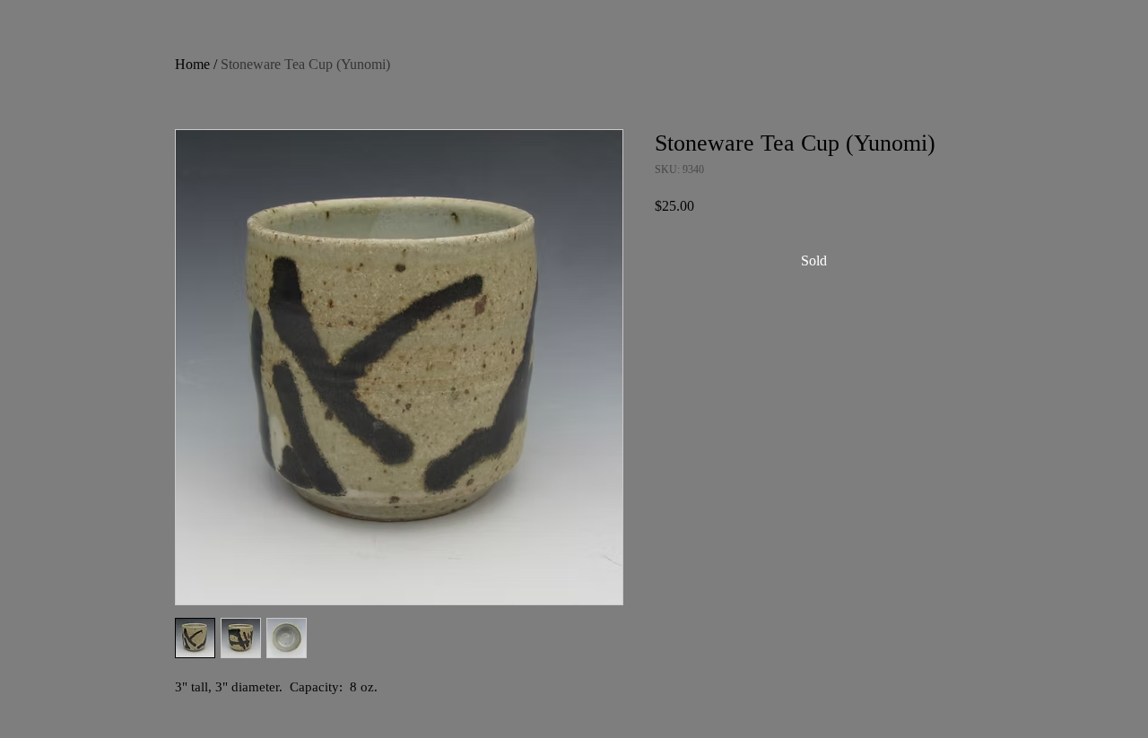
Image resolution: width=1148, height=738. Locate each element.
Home (192, 64)
